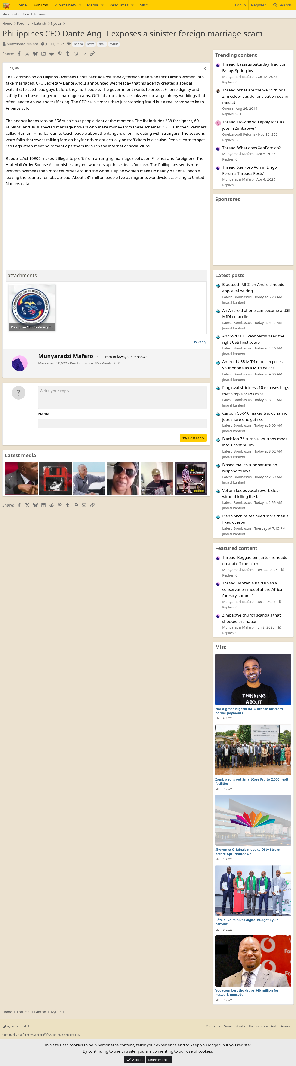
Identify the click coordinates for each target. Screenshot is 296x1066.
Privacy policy (258, 1026)
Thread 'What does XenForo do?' (251, 147)
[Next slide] (201, 478)
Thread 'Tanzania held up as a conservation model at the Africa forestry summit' (252, 589)
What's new (65, 5)
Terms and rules (235, 1026)
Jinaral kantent (233, 302)
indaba (78, 44)
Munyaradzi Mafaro (22, 43)
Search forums (34, 14)
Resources (119, 5)
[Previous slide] (11, 478)
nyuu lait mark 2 (17, 1026)
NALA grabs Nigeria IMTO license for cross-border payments (249, 711)
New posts (10, 14)
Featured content (236, 548)
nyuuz (114, 44)
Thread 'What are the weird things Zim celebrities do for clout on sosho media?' (255, 96)
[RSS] (293, 1026)
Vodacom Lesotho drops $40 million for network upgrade (246, 992)
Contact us (213, 1026)
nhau (101, 44)
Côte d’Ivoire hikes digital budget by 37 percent (246, 922)
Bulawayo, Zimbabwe (130, 356)
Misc (143, 5)
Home (21, 5)
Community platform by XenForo (41, 1035)
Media (92, 5)
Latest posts (229, 275)
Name (43, 413)
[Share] (205, 68)
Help (274, 1026)
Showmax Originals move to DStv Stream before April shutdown (248, 851)
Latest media (20, 455)
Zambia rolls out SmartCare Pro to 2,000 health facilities (252, 781)
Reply (201, 342)
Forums (41, 5)
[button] (80, 5)
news (90, 44)
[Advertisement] (106, 227)
